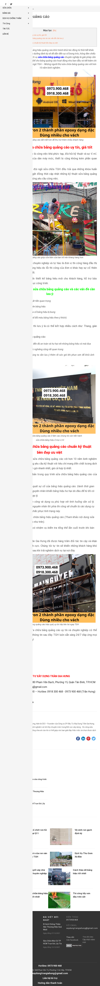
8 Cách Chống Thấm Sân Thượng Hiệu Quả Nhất (52, 927)
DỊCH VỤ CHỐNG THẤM (16, 18)
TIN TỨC (6, 29)
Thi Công (16, 23)
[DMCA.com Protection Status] (74, 945)
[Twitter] (11, 4)
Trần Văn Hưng (25, 719)
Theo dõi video (88, 937)
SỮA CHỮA (16, 8)
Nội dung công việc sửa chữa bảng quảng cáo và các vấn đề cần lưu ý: (37, 38)
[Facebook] (5, 4)
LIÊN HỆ (6, 34)
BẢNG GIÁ (16, 13)
